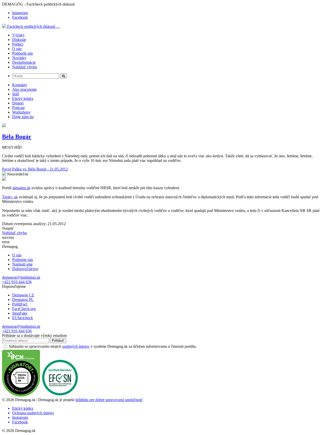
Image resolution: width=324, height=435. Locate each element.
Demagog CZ (23, 295)
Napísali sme (22, 264)
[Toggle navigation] (58, 28)
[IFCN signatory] (21, 395)
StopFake (19, 313)
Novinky (19, 58)
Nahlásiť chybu (24, 67)
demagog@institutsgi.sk (21, 277)
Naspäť (8, 228)
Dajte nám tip (23, 117)
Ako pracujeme (24, 89)
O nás (17, 49)
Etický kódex (22, 98)
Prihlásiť (58, 340)
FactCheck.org (24, 309)
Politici (17, 44)
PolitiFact (19, 304)
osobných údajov (76, 346)
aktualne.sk (21, 188)
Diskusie (19, 39)
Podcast (18, 107)
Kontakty (19, 85)
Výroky (18, 35)
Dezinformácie (24, 62)
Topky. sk (10, 197)
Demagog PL (23, 299)
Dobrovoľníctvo (25, 269)
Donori (18, 103)
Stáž (15, 94)
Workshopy (21, 112)
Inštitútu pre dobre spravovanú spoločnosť (109, 400)
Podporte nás (22, 53)
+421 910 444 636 (17, 282)
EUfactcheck (22, 318)
